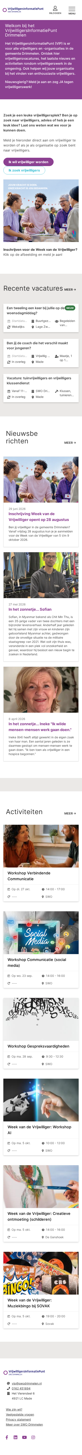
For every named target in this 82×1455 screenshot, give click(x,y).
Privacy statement (18, 1419)
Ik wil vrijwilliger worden (28, 162)
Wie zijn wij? (14, 1409)
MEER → (70, 289)
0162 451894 (21, 1388)
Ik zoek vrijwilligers (24, 170)
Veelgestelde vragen (20, 1414)
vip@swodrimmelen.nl (27, 1383)
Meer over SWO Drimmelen (24, 1424)
